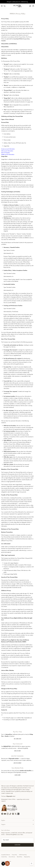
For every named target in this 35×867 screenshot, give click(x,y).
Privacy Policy (14, 854)
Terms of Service (12, 856)
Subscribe (17, 845)
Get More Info (17, 738)
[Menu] (2, 6)
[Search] (5, 6)
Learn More (17, 775)
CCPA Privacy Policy (23, 854)
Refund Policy (19, 856)
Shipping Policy (27, 856)
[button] (3, 864)
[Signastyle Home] (17, 6)
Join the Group (17, 763)
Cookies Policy (4, 856)
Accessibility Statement (5, 854)
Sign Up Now (17, 750)
